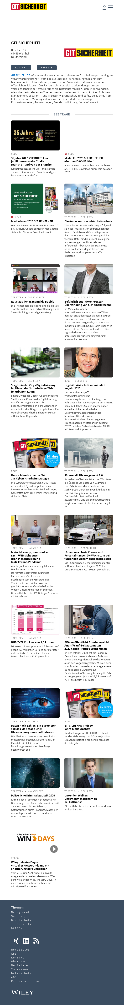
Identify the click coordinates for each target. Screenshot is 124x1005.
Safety (16, 927)
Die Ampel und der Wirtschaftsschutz (88, 221)
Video (15, 858)
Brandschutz (36, 297)
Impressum (19, 969)
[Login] (104, 7)
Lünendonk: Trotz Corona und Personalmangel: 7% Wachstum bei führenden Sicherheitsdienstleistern (87, 555)
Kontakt (21, 67)
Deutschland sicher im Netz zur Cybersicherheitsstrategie (30, 476)
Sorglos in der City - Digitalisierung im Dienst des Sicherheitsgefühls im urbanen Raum (33, 388)
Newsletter (20, 949)
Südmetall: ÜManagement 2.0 (83, 475)
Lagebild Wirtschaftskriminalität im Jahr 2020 (85, 386)
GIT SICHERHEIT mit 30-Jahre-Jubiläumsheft (78, 727)
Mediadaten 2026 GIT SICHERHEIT (32, 221)
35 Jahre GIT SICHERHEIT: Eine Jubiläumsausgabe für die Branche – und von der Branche (31, 161)
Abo (14, 953)
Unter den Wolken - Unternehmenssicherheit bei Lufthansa (80, 799)
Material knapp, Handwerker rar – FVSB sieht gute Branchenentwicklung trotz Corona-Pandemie (29, 557)
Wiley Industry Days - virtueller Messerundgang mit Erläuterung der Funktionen (30, 866)
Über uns (18, 961)
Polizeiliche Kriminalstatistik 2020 (33, 795)
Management (35, 548)
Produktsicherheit (27, 981)
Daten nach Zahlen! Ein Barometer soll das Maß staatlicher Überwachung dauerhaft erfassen (33, 729)
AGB (14, 977)
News (14, 153)
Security (87, 217)
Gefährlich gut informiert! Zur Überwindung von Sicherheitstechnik (88, 303)
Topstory (70, 217)
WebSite (47, 67)
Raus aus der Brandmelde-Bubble (32, 301)
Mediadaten (20, 965)
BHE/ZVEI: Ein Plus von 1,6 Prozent (33, 642)
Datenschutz (21, 973)
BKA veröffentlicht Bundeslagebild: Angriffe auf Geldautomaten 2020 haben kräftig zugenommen (86, 645)
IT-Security (21, 924)
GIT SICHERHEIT (20, 75)
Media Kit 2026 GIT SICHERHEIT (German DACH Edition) (83, 159)
